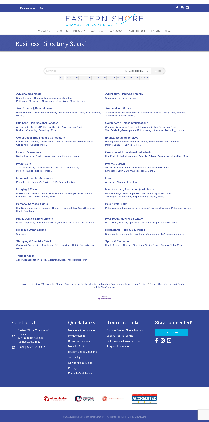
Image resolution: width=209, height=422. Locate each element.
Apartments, (135, 222)
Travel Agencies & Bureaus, (78, 193)
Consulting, (44, 130)
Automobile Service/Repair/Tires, (122, 112)
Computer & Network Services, (121, 127)
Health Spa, (22, 211)
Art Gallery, (63, 112)
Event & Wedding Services (121, 138)
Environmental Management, (50, 222)
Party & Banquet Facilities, (118, 145)
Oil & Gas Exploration (64, 182)
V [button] (134, 77)
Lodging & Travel (26, 190)
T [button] (128, 77)
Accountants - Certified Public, (31, 127)
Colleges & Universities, (170, 156)
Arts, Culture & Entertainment (34, 109)
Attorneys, (110, 182)
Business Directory (30, 284)
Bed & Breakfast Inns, (52, 193)
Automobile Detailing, (116, 116)
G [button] (86, 77)
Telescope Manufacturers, (118, 197)
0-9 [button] (61, 77)
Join (42, 8)
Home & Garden (115, 164)
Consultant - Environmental (80, 222)
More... (85, 101)
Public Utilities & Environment (34, 219)
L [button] (101, 77)
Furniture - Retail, (70, 245)
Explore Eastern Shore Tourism (125, 330)
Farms (132, 98)
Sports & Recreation (117, 241)
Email (21, 347)
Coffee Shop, (152, 234)
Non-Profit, (110, 156)
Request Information (118, 346)
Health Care (23, 164)
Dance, (73, 112)
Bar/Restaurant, (168, 234)
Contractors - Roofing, (27, 141)
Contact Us (155, 284)
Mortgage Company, (61, 156)
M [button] (105, 77)
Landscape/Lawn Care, (117, 171)
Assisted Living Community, (156, 222)
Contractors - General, (27, 145)
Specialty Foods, (88, 245)
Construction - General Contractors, (58, 141)
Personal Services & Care (32, 204)
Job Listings (75, 357)
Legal (108, 178)
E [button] (80, 77)
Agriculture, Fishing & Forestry (124, 94)
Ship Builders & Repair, (145, 197)
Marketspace (125, 284)
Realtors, (123, 222)
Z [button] (147, 77)
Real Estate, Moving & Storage (124, 219)
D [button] (77, 77)
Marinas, (181, 112)
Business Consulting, (27, 130)
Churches (21, 234)
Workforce (98, 31)
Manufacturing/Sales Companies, (122, 193)
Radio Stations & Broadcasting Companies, (38, 98)
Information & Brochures (175, 284)
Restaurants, (111, 234)
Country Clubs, (168, 245)
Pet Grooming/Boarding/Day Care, (152, 208)
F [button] (83, 77)
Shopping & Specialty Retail (33, 241)
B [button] (70, 77)
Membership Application (82, 330)
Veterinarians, (127, 208)
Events (155, 31)
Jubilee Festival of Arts (120, 336)
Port (85, 260)
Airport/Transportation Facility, (31, 260)
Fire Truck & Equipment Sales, (156, 193)
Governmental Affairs (80, 363)
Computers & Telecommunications (126, 123)
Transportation (25, 256)
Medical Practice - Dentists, (30, 171)
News (168, 31)
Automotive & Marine (118, 109)
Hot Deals (82, 284)
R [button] (121, 77)
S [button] (124, 77)
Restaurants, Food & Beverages (125, 230)
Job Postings (140, 284)
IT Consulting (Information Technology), (157, 130)
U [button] (131, 77)
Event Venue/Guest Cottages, (164, 141)
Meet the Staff (76, 346)
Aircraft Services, (57, 260)
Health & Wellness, (45, 167)
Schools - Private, (148, 156)
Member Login (28, 8)
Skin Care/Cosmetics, (84, 208)
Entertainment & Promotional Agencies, (36, 112)
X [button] (141, 77)
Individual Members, (127, 156)
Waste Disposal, (138, 171)
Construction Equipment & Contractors (40, 138)
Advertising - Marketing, (68, 101)
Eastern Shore (137, 31)
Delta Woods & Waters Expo (123, 341)
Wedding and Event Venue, (134, 141)
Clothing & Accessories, (28, 245)
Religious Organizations (31, 230)
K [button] (98, 77)
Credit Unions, (43, 156)
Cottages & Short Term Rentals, (32, 197)
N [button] (108, 77)
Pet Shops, (176, 208)
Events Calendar (65, 284)
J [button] (95, 77)
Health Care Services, (67, 167)
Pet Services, (112, 208)
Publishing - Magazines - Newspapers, (36, 101)
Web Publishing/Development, (120, 130)
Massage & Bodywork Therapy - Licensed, (50, 208)
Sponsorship (48, 284)
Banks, (19, 156)
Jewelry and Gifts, (51, 245)
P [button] (114, 77)
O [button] (111, 77)
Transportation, (74, 260)
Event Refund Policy (80, 374)
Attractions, (138, 245)
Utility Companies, (25, 222)
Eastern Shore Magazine (82, 352)
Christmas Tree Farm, (116, 98)
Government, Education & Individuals (128, 152)
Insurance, (29, 156)
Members (62, 31)
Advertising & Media (28, 94)
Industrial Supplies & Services (34, 178)
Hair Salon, (22, 208)
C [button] (73, 77)
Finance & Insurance (29, 152)
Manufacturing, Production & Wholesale (129, 190)
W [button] (137, 77)
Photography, (112, 141)
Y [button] (144, 77)
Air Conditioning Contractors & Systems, (126, 167)
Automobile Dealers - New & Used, (158, 112)
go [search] (159, 71)
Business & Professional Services (37, 123)
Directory (79, 31)
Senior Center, (152, 245)
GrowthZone (140, 417)
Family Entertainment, (89, 112)
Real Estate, (111, 222)
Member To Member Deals (102, 284)
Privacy (72, 368)
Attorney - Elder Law (127, 182)
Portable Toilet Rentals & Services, (34, 182)
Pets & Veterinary (116, 204)
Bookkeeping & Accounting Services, (67, 127)
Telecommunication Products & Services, (159, 127)
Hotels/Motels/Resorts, (28, 193)
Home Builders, (85, 141)
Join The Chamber (105, 287)
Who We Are (44, 31)
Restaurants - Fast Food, (132, 234)
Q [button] (118, 77)
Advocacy (116, 31)
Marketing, (67, 98)
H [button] (90, 77)
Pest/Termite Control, (158, 167)
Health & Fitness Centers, (118, 245)
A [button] (67, 77)
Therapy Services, (25, 167)
